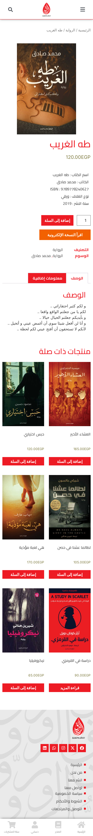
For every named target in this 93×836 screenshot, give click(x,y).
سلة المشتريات (11, 831)
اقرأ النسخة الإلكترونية (65, 234)
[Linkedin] (45, 748)
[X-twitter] (72, 748)
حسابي (35, 831)
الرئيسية (84, 30)
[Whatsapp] (54, 748)
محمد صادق (41, 255)
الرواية (70, 30)
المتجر (58, 831)
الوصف (77, 278)
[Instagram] (63, 748)
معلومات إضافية (47, 278)
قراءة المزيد (69, 687)
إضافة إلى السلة (57, 220)
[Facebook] (82, 748)
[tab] (77, 278)
